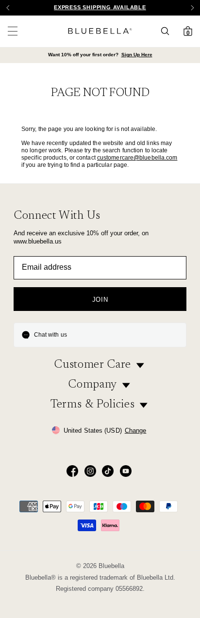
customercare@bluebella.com (137, 157)
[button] (192, 8)
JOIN (100, 299)
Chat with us (50, 334)
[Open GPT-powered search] (168, 31)
